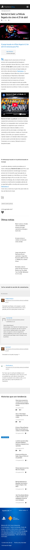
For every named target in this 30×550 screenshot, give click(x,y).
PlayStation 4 (5, 186)
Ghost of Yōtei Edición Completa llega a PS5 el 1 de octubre (22, 415)
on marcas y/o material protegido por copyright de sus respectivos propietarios (14, 532)
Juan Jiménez (9, 51)
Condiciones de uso (7, 542)
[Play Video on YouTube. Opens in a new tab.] (26, 38)
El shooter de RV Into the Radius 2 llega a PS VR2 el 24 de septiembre (22, 456)
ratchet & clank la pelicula (7, 203)
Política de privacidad (20, 542)
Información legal (6, 545)
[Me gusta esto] (20, 410)
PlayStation (9, 7)
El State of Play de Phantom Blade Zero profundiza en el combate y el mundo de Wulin (22, 429)
